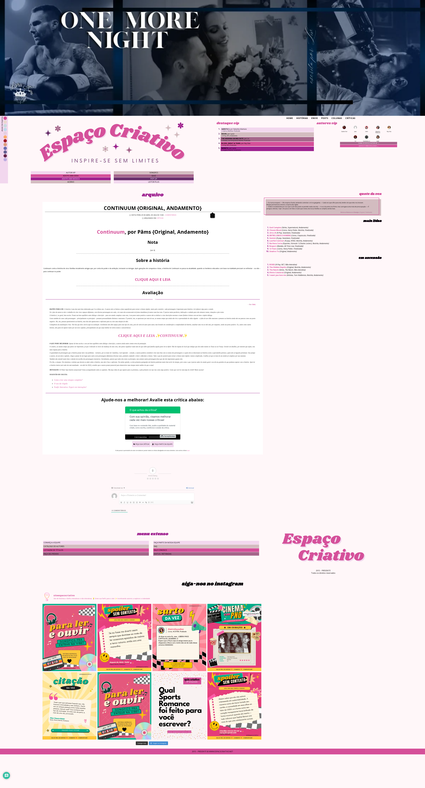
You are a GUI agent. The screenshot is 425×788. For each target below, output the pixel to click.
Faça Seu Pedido (51, 554)
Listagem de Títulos (53, 550)
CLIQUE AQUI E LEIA (152, 279)
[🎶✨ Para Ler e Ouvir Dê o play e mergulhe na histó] (69, 637)
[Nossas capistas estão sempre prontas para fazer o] (234, 637)
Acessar (191, 488)
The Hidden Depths (277, 267)
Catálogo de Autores (54, 546)
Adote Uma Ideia (70, 176)
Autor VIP (70, 172)
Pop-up (153, 179)
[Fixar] (130, 502)
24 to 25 (272, 233)
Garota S (225, 129)
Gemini (272, 238)
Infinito (224, 148)
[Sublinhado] (127, 502)
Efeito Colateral (276, 272)
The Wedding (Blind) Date (232, 138)
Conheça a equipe (52, 542)
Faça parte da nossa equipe (167, 542)
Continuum (111, 231)
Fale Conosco (160, 550)
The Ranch (274, 270)
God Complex (275, 227)
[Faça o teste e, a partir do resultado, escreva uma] (179, 705)
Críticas (350, 118)
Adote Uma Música (71, 179)
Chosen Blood (275, 230)
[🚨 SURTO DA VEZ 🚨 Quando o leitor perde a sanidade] (179, 637)
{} (149, 502)
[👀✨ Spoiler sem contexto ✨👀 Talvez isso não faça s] (124, 637)
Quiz (154, 176)
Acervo (70, 182)
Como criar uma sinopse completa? (68, 380)
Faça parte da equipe (163, 444)
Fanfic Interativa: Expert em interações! (70, 387)
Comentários (170, 215)
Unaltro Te (274, 251)
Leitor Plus (153, 182)
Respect (272, 246)
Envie (314, 118)
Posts (324, 118)
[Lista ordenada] (133, 502)
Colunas (336, 118)
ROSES (272, 264)
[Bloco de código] (143, 502)
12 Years (273, 249)
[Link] (146, 502)
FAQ (155, 546)
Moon (224, 134)
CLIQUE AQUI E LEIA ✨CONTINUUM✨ (152, 336)
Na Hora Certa (275, 243)
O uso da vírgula (61, 383)
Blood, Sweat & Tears (230, 143)
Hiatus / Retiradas (162, 554)
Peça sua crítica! (142, 444)
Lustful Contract (276, 241)
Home (289, 118)
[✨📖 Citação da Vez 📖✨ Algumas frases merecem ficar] (69, 705)
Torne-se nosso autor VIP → (368, 143)
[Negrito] (121, 502)
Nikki (253, 304)
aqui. (188, 450)
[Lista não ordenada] (136, 502)
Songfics (154, 172)
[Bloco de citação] (139, 502)
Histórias (302, 118)
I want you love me (277, 275)
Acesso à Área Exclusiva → (368, 146)
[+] (152, 502)
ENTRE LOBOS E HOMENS (280, 235)
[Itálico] (124, 502)
